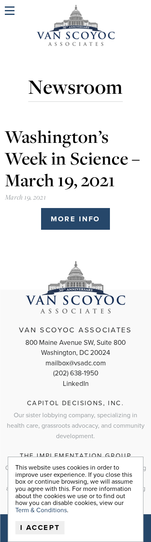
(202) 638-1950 (75, 373)
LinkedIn (76, 383)
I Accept (40, 527)
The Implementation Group (76, 456)
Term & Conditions (41, 510)
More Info (75, 218)
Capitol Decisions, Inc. (75, 403)
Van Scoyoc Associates (75, 330)
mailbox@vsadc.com (76, 363)
